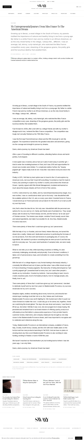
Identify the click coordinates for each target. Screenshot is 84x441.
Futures (72, 13)
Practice (54, 13)
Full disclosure (20, 368)
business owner (19, 362)
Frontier (64, 13)
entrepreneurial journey (47, 359)
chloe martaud (57, 362)
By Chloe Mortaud (16, 54)
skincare (16, 359)
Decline (70, 438)
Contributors (7, 428)
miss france (45, 362)
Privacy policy (55, 438)
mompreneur (63, 359)
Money (20, 13)
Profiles (45, 13)
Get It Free (50, 1)
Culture (36, 13)
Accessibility (76, 428)
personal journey (33, 362)
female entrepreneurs (29, 359)
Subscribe (7, 6)
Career (28, 13)
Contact (42, 432)
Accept (78, 438)
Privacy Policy (19, 428)
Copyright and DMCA (47, 428)
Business (11, 13)
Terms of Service (32, 428)
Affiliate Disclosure (63, 428)
